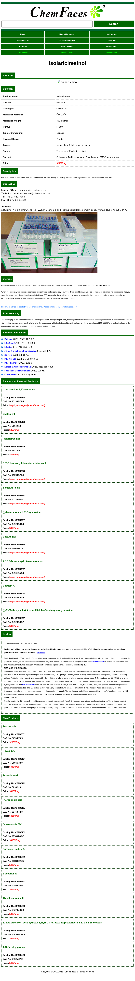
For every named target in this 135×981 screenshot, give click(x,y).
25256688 (41, 652)
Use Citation (111, 46)
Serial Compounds (67, 40)
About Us (23, 46)
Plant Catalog (67, 46)
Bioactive (112, 40)
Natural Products (66, 34)
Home (22, 34)
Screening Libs (22, 40)
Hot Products (111, 34)
